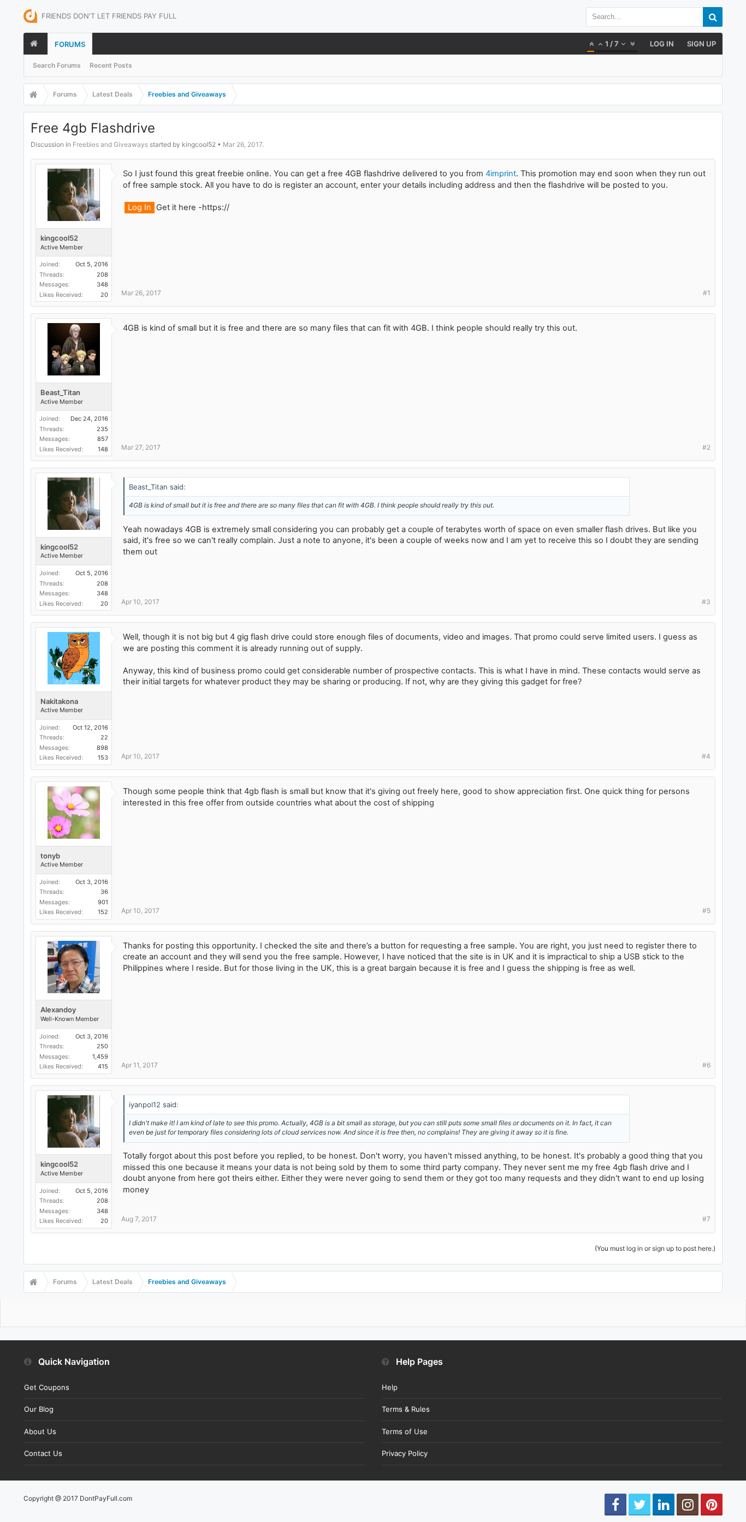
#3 (706, 602)
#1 (707, 293)
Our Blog (39, 1409)
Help (390, 1387)
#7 (706, 1219)
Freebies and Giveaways (110, 144)
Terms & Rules (406, 1409)
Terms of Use (405, 1431)
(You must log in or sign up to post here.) (655, 1248)
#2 (706, 447)
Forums (70, 44)
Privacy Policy (405, 1453)
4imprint (501, 173)
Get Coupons (46, 1387)
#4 (706, 756)
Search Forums (57, 65)
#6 (706, 1065)
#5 (706, 910)
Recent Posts (111, 65)
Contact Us (43, 1453)
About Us (40, 1431)
